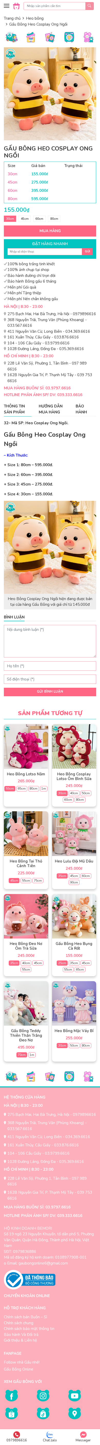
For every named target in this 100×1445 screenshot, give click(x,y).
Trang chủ (12, 18)
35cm (62, 876)
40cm (74, 793)
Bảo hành (81, 409)
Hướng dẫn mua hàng (51, 409)
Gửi (87, 251)
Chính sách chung (18, 1323)
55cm (10, 788)
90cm (74, 882)
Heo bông (35, 18)
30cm (10, 219)
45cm (25, 219)
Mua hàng (50, 230)
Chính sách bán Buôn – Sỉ (25, 1317)
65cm (22, 788)
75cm (38, 881)
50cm (86, 793)
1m (43, 788)
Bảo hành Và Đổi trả (21, 1334)
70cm (22, 1055)
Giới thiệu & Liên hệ (20, 1340)
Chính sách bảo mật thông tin (29, 1328)
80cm (54, 219)
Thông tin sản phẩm (14, 409)
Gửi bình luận (50, 691)
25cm (62, 963)
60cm (39, 219)
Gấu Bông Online (18, 1369)
